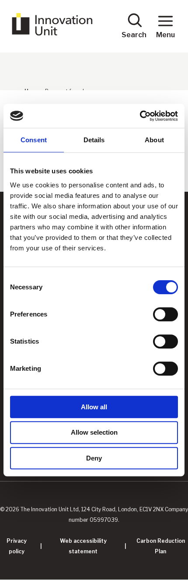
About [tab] (154, 140)
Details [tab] (94, 140)
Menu (165, 35)
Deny (94, 458)
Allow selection (94, 432)
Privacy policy (17, 546)
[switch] (165, 314)
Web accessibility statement (83, 546)
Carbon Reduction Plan (160, 546)
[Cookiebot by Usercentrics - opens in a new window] (139, 116)
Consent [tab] (34, 140)
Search (134, 35)
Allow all (94, 407)
